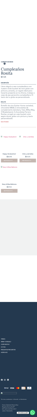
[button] (2, 63)
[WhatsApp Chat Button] (32, 412)
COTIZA (3, 347)
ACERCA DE (4, 352)
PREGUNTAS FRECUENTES (8, 349)
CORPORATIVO (5, 344)
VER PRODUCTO (8, 160)
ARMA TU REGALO (6, 341)
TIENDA (3, 339)
